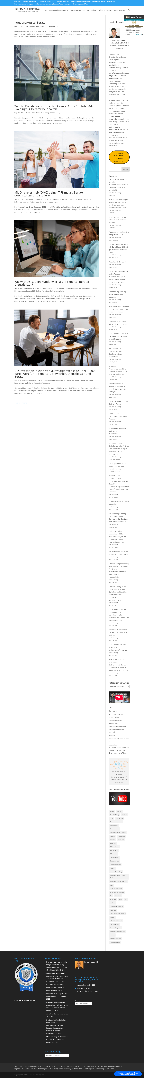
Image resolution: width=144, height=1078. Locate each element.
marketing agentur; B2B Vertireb (117, 876)
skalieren (113, 903)
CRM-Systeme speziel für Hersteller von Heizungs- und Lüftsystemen (118, 336)
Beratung (29, 199)
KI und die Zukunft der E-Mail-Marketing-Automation (118, 431)
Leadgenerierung (115, 111)
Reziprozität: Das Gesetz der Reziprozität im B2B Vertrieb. (118, 632)
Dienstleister (114, 825)
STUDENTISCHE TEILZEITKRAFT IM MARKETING (54, 2)
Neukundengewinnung (117, 892)
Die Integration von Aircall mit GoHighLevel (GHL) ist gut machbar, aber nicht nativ (57, 1005)
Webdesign (47, 383)
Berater (124, 815)
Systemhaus (34, 202)
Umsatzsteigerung (115, 928)
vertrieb (112, 935)
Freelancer (38, 199)
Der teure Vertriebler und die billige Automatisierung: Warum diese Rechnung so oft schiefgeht (118, 184)
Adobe (112, 811)
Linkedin (112, 868)
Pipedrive (118, 896)
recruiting (113, 899)
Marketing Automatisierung (118, 881)
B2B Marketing (114, 815)
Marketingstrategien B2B (68, 288)
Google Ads (30, 113)
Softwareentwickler (21, 202)
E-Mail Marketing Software (118, 832)
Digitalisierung (114, 829)
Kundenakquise (114, 857)
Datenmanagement (116, 822)
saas (120, 899)
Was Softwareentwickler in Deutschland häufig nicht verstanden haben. (119, 309)
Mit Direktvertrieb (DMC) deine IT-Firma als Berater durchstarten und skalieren (49, 193)
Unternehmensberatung (49, 202)
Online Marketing (51, 26)
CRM (111, 818)
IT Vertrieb (47, 199)
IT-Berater (113, 843)
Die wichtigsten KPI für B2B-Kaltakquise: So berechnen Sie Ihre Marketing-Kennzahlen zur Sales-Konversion (119, 614)
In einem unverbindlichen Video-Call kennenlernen (119, 157)
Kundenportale (114, 861)
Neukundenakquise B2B (35, 26)
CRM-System (120, 818)
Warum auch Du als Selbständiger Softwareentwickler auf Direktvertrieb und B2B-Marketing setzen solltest (118, 665)
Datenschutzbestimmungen (23, 4)
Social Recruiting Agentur (118, 913)
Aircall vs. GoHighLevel (117, 262)
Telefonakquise (114, 924)
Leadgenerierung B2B (60, 199)
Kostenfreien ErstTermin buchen (83, 10)
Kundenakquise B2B (30, 2)
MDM (111, 885)
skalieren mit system (116, 906)
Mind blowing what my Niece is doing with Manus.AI (117, 294)
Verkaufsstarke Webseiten (32, 383)
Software (112, 917)
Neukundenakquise (116, 889)
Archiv (77, 1001)
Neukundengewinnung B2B (55, 10)
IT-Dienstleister (114, 847)
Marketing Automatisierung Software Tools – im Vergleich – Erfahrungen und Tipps (61, 4)
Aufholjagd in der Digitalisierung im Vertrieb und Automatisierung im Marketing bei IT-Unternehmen (119, 448)
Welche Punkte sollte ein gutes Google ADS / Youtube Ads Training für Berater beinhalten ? (53, 107)
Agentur (119, 811)
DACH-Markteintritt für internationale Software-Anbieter (118, 220)
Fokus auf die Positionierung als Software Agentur (119, 416)
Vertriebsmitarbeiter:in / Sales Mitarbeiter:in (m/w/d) (88, 2)
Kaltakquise (113, 854)
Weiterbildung (55, 113)
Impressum (111, 2)
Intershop (121, 840)
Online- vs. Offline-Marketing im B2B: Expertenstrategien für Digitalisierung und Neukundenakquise (117, 536)
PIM (111, 896)
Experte (112, 836)
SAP (125, 899)
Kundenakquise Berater (30, 23)
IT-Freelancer (114, 850)
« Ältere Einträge (20, 403)
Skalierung (17, 2)
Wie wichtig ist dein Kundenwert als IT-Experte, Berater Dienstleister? (51, 283)
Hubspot (112, 840)
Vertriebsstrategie (115, 938)
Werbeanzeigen (115, 942)
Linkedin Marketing (116, 872)
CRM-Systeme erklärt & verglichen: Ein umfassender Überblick (118, 647)
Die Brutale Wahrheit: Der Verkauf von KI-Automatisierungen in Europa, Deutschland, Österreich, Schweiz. (118, 276)
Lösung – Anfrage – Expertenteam (112, 10)
